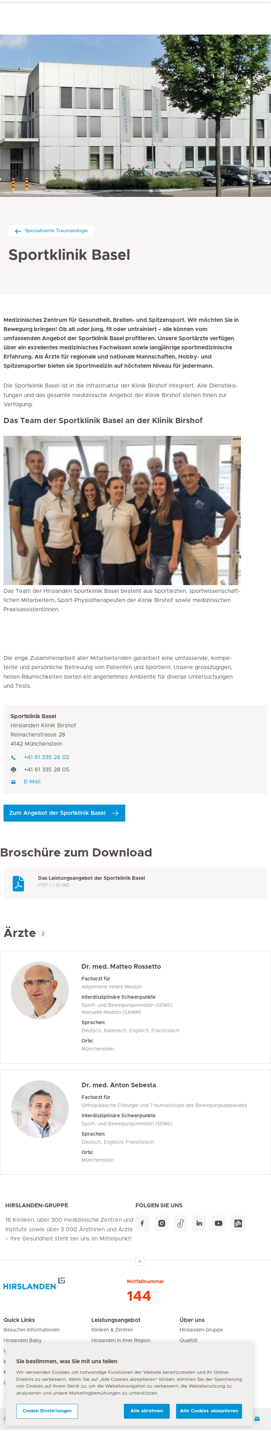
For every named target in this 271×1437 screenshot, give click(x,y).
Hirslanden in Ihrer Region (120, 1340)
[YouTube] (218, 1223)
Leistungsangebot (115, 1320)
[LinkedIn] (199, 1223)
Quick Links (19, 1320)
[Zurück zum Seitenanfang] (140, 1261)
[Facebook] (142, 1223)
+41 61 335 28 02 (46, 757)
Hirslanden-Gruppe (201, 1330)
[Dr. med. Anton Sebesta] (46, 1122)
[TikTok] (180, 1223)
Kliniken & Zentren (112, 1330)
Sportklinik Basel (33, 716)
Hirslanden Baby (23, 1340)
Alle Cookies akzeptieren (209, 1411)
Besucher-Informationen (32, 1330)
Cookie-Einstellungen (47, 1411)
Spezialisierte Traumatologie (56, 230)
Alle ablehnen (147, 1411)
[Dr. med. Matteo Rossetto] (46, 1007)
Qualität (189, 1340)
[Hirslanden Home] (65, 1286)
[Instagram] (162, 1223)
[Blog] (238, 1223)
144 (139, 1296)
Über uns (192, 1320)
